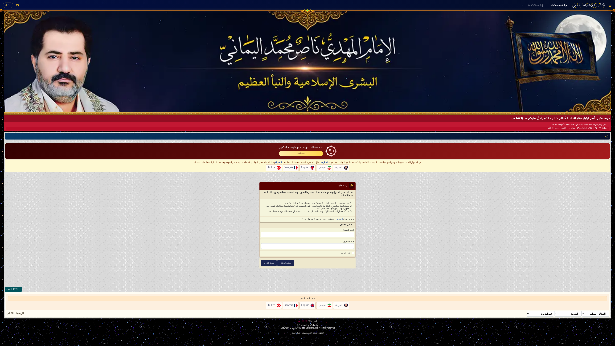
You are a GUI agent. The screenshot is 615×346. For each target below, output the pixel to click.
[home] (606, 136)
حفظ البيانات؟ (345, 253)
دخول (8, 5)
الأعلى (10, 313)
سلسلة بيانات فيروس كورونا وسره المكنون (301, 147)
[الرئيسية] (610, 5)
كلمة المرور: (348, 241)
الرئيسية (20, 313)
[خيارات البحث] (17, 5)
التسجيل (339, 219)
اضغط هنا (301, 153)
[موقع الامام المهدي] (588, 5)
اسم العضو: (348, 230)
